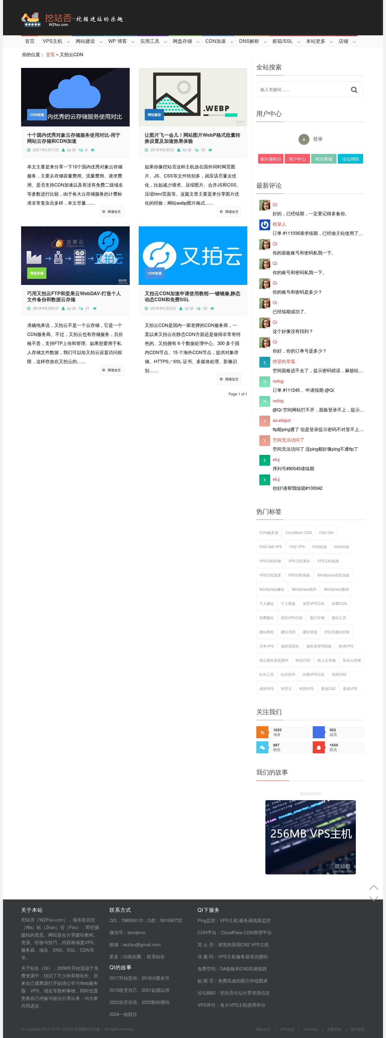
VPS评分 (207, 1004)
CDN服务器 (268, 532)
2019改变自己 (123, 990)
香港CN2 (328, 688)
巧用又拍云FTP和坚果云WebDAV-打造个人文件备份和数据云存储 (74, 296)
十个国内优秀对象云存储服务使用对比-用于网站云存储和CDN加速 (73, 138)
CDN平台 (207, 932)
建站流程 (288, 631)
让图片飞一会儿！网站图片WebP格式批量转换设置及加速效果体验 (192, 138)
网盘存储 (182, 40)
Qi (74, 149)
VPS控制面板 (299, 574)
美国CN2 (339, 674)
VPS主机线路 (328, 560)
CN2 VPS (297, 546)
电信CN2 (303, 660)
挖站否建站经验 (337, 631)
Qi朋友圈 (132, 956)
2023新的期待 (155, 1002)
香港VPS (350, 688)
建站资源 (310, 631)
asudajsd (281, 420)
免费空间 (207, 968)
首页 (30, 40)
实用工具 (150, 40)
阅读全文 (114, 211)
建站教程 (266, 631)
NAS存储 (341, 546)
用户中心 (297, 159)
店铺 (343, 40)
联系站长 (156, 956)
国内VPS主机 (292, 617)
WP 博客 (117, 40)
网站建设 (85, 40)
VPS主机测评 (299, 560)
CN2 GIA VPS (270, 546)
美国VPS (266, 688)
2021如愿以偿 (155, 990)
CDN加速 (215, 40)
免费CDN (339, 603)
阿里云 (286, 688)
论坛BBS (350, 159)
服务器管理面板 (319, 645)
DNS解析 (249, 40)
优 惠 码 (206, 956)
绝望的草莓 (284, 361)
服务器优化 (290, 645)
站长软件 (288, 674)
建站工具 (339, 617)
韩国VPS (306, 688)
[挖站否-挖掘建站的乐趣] (97, 17)
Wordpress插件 (304, 589)
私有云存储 (352, 660)
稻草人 (279, 224)
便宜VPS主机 (313, 603)
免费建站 (266, 617)
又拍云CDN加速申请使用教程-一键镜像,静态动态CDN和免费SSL (192, 296)
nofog (278, 381)
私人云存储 (327, 660)
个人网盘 (288, 603)
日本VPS (266, 645)
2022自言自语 (123, 1002)
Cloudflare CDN (299, 532)
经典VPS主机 (313, 674)
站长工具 (266, 674)
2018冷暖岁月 (155, 978)
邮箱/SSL (283, 40)
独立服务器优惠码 (273, 660)
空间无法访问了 (288, 439)
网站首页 (263, 1029)
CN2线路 (319, 546)
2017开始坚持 (123, 978)
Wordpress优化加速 (333, 574)
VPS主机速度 (270, 574)
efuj (276, 459)
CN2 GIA (326, 532)
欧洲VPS (346, 645)
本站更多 (315, 40)
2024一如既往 (123, 1014)
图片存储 (317, 617)
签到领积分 (270, 159)
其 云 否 (206, 944)
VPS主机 (52, 40)
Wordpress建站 (271, 589)
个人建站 (266, 603)
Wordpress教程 (336, 589)
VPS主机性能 (270, 560)
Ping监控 (206, 920)
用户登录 (357, 1029)
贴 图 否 (206, 980)
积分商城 (323, 159)
